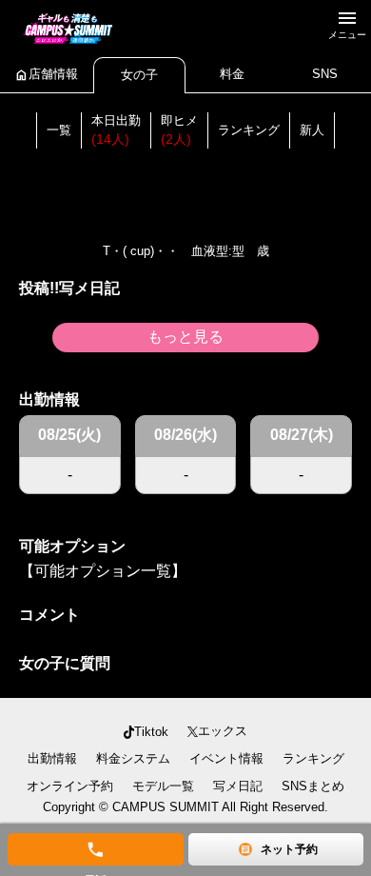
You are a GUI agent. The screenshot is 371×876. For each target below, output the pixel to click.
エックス (222, 731)
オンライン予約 (70, 786)
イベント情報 (226, 758)
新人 (312, 130)
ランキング (249, 130)
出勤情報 (52, 758)
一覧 (59, 130)
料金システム (133, 758)
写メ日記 (238, 786)
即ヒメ (179, 130)
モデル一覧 (163, 786)
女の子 (139, 75)
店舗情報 (46, 75)
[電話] (96, 849)
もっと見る (185, 336)
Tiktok (151, 732)
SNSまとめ (313, 786)
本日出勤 (116, 130)
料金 (232, 74)
